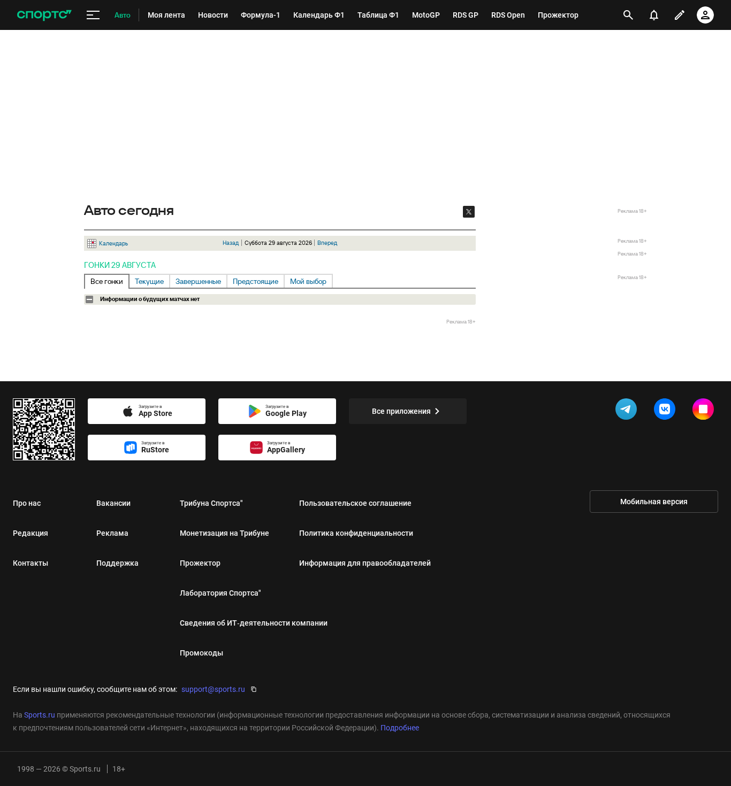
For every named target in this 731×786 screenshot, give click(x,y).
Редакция (30, 533)
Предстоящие (255, 281)
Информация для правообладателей (365, 563)
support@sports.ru (213, 689)
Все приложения (401, 411)
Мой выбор (308, 281)
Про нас (27, 503)
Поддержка (117, 563)
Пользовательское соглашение (355, 503)
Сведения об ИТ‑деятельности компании (254, 623)
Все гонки (106, 281)
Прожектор (200, 563)
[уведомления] (654, 15)
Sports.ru (39, 715)
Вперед (327, 242)
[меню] (93, 15)
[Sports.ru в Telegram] (628, 411)
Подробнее (399, 727)
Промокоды (201, 653)
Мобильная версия (654, 501)
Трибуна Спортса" (211, 503)
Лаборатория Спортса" (220, 593)
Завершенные (198, 281)
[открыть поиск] (628, 15)
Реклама (112, 533)
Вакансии (113, 503)
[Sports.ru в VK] (667, 411)
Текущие (149, 281)
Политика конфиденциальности (356, 533)
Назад (231, 242)
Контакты (30, 563)
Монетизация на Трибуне (224, 533)
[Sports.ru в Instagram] (705, 411)
